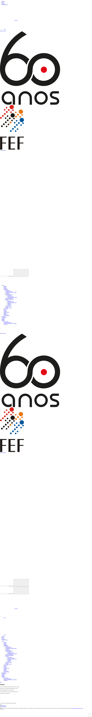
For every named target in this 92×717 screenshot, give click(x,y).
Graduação (3, 316)
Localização (5, 324)
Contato (3, 320)
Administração (6, 289)
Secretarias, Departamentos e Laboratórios (10, 323)
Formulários (9, 304)
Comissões (7, 293)
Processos (5, 310)
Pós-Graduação (4, 317)
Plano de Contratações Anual (12, 302)
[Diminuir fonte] (22, 12)
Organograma (6, 308)
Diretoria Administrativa (9, 294)
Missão (5, 643)
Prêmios (5, 313)
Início (1, 682)
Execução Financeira (11, 301)
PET (2, 2)
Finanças (7, 656)
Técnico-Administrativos (7, 322)
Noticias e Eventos (6, 315)
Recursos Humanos (11, 296)
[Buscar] (7, 578)
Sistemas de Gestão (9, 307)
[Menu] (7, 332)
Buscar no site (11, 276)
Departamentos (8, 650)
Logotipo (5, 311)
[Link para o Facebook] (7, 283)
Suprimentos (9, 300)
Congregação (8, 290)
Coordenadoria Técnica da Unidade (11, 292)
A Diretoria (9, 295)
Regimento (5, 288)
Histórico (5, 286)
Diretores (5, 287)
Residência (3, 3)
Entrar (5, 29)
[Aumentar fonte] (7, 12)
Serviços (9, 305)
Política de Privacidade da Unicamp (77, 708)
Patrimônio (9, 303)
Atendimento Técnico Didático (12, 297)
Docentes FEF (6, 321)
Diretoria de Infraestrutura (10, 299)
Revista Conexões (6, 312)
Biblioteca (3, 676)
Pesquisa (3, 675)
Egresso (3, 637)
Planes (5, 309)
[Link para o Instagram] (22, 283)
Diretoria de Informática (9, 298)
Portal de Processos (5, 4)
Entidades (5, 669)
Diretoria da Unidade (9, 291)
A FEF (3, 285)
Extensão (3, 318)
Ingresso (3, 1)
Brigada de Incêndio (9, 662)
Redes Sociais (6, 314)
